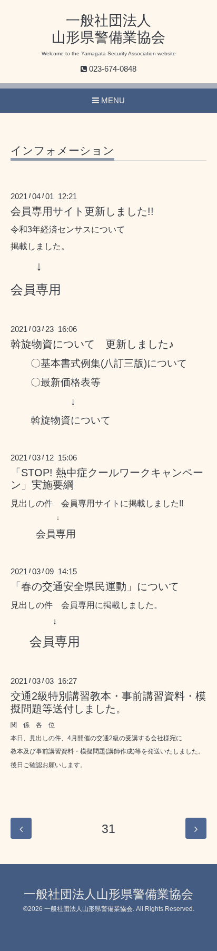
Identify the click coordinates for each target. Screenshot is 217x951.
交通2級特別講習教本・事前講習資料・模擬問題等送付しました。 (108, 702)
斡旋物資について (71, 420)
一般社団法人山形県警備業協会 (108, 894)
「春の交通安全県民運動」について (95, 586)
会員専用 (36, 289)
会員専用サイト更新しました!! (82, 211)
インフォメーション (62, 150)
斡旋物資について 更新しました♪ (92, 344)
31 (108, 829)
